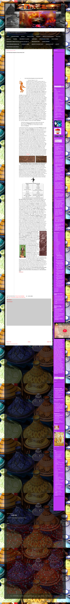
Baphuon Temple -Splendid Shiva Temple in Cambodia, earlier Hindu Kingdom (59, 309)
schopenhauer (47, 574)
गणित (17, 591)
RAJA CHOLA (18, 570)
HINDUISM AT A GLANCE (59, 100)
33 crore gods (45, 525)
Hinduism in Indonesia (28, 550)
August (57, 244)
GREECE (29, 545)
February (57, 252)
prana (25, 568)
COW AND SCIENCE (14, 540)
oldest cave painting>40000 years (46, 565)
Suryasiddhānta (57, 579)
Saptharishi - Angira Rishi (21, 574)
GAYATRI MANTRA (19, 544)
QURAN (61, 569)
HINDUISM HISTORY (36, 41)
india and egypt (17, 552)
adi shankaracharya (25, 526)
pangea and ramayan (24, 567)
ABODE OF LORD (9, 526)
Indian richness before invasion (42, 553)
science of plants (11, 575)
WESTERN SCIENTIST (18, 589)
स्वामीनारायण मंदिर (14, 593)
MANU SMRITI (22, 561)
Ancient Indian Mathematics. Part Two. (44, 529)
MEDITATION (14, 563)
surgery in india (33, 579)
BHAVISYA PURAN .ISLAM (17, 535)
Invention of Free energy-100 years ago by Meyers (59, 273)
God (44, 544)
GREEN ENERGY (33, 545)
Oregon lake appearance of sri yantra (43, 566)
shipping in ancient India (45, 575)
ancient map (27, 530)
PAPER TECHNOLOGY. (34, 567)
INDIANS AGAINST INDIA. (55, 553)
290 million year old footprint (38, 525)
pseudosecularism (9, 569)
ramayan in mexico (10, 571)
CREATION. (20, 540)
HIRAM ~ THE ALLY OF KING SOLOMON (59, 266)
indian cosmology (41, 552)
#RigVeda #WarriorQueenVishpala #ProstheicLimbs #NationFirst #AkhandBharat (21, 524)
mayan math (48, 562)
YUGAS (35, 590)
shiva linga (60, 575)
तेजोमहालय (27, 591)
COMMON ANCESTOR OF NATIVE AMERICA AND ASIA (23, 539)
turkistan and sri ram (48, 583)
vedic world (17, 588)
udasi (53, 583)
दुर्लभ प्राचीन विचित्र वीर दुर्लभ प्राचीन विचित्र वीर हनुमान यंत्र (59, 408)
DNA (41, 541)
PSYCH (13, 569)
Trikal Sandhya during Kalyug (59, 297)
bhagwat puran (21, 534)
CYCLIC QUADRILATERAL (31, 540)
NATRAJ (29, 564)
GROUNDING (38, 545)
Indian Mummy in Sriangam (27, 553)
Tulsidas (43, 583)
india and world (22, 552)
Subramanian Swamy (59, 578)
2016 (56, 240)
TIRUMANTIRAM (9, 583)
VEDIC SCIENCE (57, 105)
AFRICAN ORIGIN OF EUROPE (50, 526)
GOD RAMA (48, 544)
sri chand (40, 577)
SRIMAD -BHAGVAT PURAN (24, 578)
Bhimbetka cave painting (25, 535)
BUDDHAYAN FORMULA (40, 537)
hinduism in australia (53, 549)
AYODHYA (22, 533)
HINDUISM (60, 547)
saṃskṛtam (56, 97)
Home (8, 36)
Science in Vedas (30, 36)
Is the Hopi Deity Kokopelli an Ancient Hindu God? (17, 297)
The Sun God (44, 581)
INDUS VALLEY (45, 554)
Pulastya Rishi (16, 569)
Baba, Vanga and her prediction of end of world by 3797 (59, 191)
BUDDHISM (46, 537)
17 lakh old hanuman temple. (30, 525)
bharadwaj (31, 534)
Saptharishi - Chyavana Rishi (28, 574)
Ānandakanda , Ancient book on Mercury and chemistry (59, 405)
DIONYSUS (33, 541)
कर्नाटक (58, 590)
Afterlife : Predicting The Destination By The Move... (59, 278)
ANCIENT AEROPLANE (43, 527)
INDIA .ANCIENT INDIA (10, 552)
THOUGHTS (36, 582)
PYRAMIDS (34, 569)
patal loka (52, 567)
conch (43, 539)
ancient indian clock (51, 528)
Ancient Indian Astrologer (19, 528)
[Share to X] (30, 296)
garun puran (61, 543)
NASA (20, 564)
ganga (58, 543)
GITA (56, 465)
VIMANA (37, 588)
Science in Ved (57, 461)
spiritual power (32, 577)
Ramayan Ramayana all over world (18, 571)
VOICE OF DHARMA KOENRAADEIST (58, 456)
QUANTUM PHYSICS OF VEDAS (54, 569)
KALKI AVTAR (15, 556)
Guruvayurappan (58, 545)
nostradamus (34, 565)
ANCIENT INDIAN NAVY (52, 529)
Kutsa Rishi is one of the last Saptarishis (45, 558)
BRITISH (30, 537)
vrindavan (12, 589)
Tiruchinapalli (60, 582)
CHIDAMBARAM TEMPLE (20, 538)
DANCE (39, 540)
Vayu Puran (58, 36)
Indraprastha (40, 554)
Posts (56, 140)
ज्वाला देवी (22, 591)
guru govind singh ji (48, 545)
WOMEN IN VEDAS (14, 590)
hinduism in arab (47, 549)
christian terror (34, 538)
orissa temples (12, 567)
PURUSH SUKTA (21, 569)
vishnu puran (51, 588)
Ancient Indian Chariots (45, 528)
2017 (56, 239)
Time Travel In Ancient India (51, 582)
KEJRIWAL (15, 557)
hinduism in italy (35, 550)
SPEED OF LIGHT (22, 577)
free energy (11, 543)
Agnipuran (38, 36)
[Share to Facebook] (31, 296)
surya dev (37, 579)
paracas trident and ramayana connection (44, 567)
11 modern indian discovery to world (58, 524)
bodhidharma (17, 536)
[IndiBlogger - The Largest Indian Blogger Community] (58, 126)
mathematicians (47, 561)
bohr (27, 536)
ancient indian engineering (58, 528)
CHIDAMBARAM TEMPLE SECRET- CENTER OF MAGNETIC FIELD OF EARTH (59, 165)
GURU (44, 545)
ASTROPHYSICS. (26, 532)
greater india (24, 545)
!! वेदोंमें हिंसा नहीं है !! (9, 524)
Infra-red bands (55, 554)
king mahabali (31, 557)
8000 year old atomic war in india (56, 525)
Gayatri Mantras (25, 544)
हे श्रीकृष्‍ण (25, 593)
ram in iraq (40, 570)
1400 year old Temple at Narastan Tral (58, 312)
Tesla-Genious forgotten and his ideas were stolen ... (59, 268)
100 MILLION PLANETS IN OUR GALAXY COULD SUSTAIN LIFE (59, 157)
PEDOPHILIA (60, 567)
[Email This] (28, 296)
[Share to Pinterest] (32, 296)
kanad (41, 556)
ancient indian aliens (12, 528)
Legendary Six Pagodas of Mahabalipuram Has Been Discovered (59, 319)
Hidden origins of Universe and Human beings (60, 261)
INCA (59, 551)
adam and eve (19, 526)
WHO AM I (42, 589)
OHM (40, 565)
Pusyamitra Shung (26, 569)
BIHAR (55, 535)
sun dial (25, 579)
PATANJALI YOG (56, 567)
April (57, 249)
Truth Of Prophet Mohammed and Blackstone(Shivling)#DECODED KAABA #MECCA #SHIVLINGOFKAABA (59, 200)
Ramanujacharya (47, 570)
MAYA (19, 562)
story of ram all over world (47, 578)
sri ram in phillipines (13, 578)
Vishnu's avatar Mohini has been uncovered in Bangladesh (59, 316)
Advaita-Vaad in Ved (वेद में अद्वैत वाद (36, 526)
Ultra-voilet (61, 583)
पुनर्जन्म (37, 591)
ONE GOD (21, 566)
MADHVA (18, 560)
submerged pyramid (54, 578)
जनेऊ (19, 591)
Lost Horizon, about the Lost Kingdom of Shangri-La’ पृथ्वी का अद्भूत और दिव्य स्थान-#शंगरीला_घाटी (59, 224)
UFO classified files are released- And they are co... (59, 258)
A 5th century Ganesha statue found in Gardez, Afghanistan (59, 314)
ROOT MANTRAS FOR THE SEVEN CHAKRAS (59, 397)
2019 (56, 236)
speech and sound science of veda (14, 577)
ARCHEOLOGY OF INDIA (59, 481)
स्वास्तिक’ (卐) (18, 593)
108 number (51, 524)
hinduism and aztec (23, 549)
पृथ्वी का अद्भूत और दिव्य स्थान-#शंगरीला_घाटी (43, 591)
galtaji (52, 543)
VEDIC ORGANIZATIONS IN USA (13, 44)
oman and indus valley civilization (15, 566)
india (61, 551)
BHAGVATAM (10, 534)
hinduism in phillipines (47, 550)
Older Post (49, 341)
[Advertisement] (29, 333)
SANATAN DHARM (15, 36)
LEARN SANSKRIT (46, 41)
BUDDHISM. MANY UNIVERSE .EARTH (56, 537)
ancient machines (23, 530)
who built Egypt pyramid (47, 589)
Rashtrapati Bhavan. (54, 571)
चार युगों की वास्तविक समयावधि (59, 406)
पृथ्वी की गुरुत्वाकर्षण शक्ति (51, 591)
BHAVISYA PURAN (9, 535)
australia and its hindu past (10, 533)
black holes (8, 536)
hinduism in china (9, 550)
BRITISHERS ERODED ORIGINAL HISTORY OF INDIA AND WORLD (60, 263)
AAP (61, 525)
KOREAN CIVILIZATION (49, 557)
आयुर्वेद (56, 459)
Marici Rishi (35, 561)
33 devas (50, 525)
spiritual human (28, 577)
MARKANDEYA (40, 561)
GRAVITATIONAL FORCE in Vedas (15, 545)
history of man (25, 551)
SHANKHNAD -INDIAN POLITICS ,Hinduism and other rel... (18, 41)
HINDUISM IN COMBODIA (15, 550)
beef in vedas (54, 533)
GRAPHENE (8, 545)
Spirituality (36, 577)
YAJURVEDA (20, 590)
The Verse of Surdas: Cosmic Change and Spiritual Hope (59, 299)
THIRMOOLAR (16, 582)
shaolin (41, 575)
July (57, 245)
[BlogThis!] (29, 296)
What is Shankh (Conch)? (32, 589)
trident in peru (29, 583)
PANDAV (19, 567)
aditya (29, 526)
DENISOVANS (21, 541)
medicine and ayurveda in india (55, 562)
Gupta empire (57, 419)
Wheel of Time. (38, 589)
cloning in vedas (60, 538)
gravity (21, 545)
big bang (49, 535)
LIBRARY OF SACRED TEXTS (37, 44)
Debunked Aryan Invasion (51, 540)
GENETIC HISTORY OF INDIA (35, 544)
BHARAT (35, 534)
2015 (56, 288)
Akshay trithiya (57, 409)
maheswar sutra (49, 560)
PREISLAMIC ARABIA (55, 568)
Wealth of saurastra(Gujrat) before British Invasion (60, 285)
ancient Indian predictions (59, 529)
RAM (31, 570)
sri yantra (18, 578)
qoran (43, 569)
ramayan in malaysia (60, 570)
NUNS (38, 565)
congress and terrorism (48, 539)
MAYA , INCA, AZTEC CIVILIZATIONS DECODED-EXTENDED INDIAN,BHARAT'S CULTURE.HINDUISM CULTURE (59, 147)
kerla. (23, 557)
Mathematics (51, 561)
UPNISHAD (57, 584)
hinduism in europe (21, 550)
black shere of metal (13, 536)
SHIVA (56, 575)
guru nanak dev (53, 545)
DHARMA (56, 98)
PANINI (29, 567)
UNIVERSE (20, 584)
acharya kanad (14, 526)
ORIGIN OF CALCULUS (51, 566)
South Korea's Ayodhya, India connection (59, 283)
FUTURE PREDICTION (24, 543)
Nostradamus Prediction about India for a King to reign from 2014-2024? (59, 175)
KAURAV (12, 557)
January (57, 253)
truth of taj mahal (39, 583)
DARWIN (42, 540)
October (57, 241)
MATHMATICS (56, 561)
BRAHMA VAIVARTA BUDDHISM (38, 536)
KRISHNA (54, 557)
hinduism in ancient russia (39, 549)
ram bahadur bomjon (35, 570)
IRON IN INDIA (59, 554)
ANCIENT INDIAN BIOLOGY (28, 528)
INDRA (37, 554)
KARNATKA (53, 556)
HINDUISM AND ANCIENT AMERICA (14, 549)
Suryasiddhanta (53, 579)
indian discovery (52, 552)
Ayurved (56, 460)
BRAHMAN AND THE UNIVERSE (51, 536)
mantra (19, 561)
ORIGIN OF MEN (58, 566)
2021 (56, 234)
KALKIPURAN (20, 556)
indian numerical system (35, 553)
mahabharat (31, 560)
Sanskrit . (39, 573)
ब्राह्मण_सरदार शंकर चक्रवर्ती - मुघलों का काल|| (59, 422)
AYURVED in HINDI (25, 44)
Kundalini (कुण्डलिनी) (26, 558)
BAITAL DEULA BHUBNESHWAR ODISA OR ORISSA (59, 255)
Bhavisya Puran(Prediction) (48, 36)
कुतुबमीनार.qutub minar (12, 591)
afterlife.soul (58, 526)
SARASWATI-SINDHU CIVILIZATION (38, 574)
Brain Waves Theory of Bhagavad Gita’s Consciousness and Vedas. (15, 537)
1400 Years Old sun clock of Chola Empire (21, 525)
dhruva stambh (26, 541)
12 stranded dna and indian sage (11, 525)
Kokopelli (27, 154)
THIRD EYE (11, 582)
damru (36, 540)
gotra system (60, 544)
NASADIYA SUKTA (24, 564)
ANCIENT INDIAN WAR (17, 530)
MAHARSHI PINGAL (43, 560)
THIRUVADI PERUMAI (26, 582)
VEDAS (22, 586)
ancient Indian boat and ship (37, 528)
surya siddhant (42, 579)
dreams (51, 541)
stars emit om (32, 578)
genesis (29, 544)
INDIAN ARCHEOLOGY (58, 458)
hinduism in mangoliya (40, 550)
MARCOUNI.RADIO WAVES (29, 561)
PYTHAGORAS (39, 569)
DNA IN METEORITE (46, 541)
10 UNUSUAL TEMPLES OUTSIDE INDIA (44, 524)
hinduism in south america (55, 550)
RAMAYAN (54, 570)
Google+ (55, 381)
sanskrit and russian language (46, 573)
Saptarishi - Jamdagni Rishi (54, 573)
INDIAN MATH (21, 553)
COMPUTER (33, 539)
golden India (56, 544)
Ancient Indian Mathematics (25, 529)
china (26, 538)
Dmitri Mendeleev (38, 541)
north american (29, 565)
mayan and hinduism (24, 562)
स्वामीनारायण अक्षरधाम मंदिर (9, 593)
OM (57, 565)
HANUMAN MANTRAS (58, 394)
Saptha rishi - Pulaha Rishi (14, 574)
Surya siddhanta (47, 579)
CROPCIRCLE (25, 540)
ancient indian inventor (10, 529)
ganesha (55, 543)
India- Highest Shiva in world (27, 552)
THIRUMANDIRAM (21, 582)
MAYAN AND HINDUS (31, 562)
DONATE (57, 44)
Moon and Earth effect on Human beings (59, 411)
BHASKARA (40, 534)
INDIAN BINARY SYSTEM (35, 552)
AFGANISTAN (43, 526)
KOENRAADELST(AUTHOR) (59, 102)
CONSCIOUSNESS (55, 539)
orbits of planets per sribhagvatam (32, 566)
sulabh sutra (18, 579)
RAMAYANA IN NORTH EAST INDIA (29, 571)
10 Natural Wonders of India (35, 524)
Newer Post (8, 341)
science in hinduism (52, 574)
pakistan (16, 567)
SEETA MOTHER (27, 575)
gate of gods (9, 544)
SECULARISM (22, 575)
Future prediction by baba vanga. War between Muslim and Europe (38, 543)
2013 (56, 291)
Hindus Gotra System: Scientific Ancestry (59, 276)
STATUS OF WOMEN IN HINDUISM (39, 578)
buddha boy (33, 537)
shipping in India (52, 575)
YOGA (26, 590)
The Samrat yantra (26, 581)
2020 (56, 235)
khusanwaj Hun (27, 557)
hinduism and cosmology (30, 549)
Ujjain (58, 583)
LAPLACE (58, 558)
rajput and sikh (23, 570)
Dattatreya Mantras (58, 395)
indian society (48, 553)
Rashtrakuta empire (58, 420)
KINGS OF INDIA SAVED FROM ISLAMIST (39, 557)
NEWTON (14, 565)
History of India (20, 551)
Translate (61, 379)
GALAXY (50, 543)
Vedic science (53, 587)
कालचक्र (8, 591)
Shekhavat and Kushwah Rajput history (58, 418)
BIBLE (46, 535)
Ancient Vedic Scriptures (58, 464)
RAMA (43, 570)
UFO (55, 583)
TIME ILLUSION (43, 582)
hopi (9, 297)
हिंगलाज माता (22, 593)
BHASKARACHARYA (49, 534)
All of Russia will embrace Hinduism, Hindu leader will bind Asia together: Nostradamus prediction (59, 183)
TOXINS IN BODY (14, 583)
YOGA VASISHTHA (30, 590)
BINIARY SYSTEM (59, 535)
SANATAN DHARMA (16, 573)
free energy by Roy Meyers (17, 543)
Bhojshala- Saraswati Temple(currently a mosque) (34, 535)
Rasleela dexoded (60, 571)
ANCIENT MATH (53, 530)
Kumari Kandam (12, 558)
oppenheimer (25, 566)
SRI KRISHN (44, 577)
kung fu (30, 558)
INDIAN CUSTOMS (46, 552)
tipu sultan (57, 582)
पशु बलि (35, 591)
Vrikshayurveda (8, 589)
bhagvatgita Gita (15, 534)
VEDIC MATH (57, 101)
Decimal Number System (59, 540)
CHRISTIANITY (39, 538)
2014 (56, 290)
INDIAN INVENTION (57, 552)
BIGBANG (52, 535)
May (57, 248)
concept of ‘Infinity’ (39, 539)
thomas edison (32, 582)
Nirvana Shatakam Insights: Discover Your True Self (59, 296)
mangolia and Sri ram (14, 561)
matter (17, 562)
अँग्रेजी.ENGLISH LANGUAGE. (50, 590)
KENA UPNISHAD (20, 557)
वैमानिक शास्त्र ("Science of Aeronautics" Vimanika (38, 592)
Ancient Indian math (17, 529)
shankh (38, 575)
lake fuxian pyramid (53, 558)
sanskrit (36, 573)
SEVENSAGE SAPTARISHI (33, 575)
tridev (32, 583)
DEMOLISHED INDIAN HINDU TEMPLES (13, 541)
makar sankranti (54, 560)
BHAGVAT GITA (60, 533)
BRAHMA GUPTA (31, 536)
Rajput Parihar (27, 570)
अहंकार (55, 590)
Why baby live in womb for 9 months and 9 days (59, 217)
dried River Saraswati (55, 541)
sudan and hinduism (9, 579)
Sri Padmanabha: (49, 577)
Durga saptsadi (60, 541)
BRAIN (61, 536)
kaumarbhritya (8, 557)
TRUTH (35, 583)
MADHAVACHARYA (12, 560)
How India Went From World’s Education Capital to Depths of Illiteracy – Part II (59, 390)
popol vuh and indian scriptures (11, 568)
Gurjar (41, 545)
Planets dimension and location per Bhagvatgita (58, 210)
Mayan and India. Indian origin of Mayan (41, 562)
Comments (57, 141)
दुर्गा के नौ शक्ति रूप (31, 591)
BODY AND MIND (22, 536)
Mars (43, 561)
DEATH (46, 540)
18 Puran (23, 36)
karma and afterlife (47, 556)
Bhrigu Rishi (42, 535)
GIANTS (41, 544)
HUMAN (36, 551)
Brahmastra (58, 536)
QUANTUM (46, 569)
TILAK (39, 582)
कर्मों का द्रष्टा (61, 590)
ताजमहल (24, 591)
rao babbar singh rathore (48, 571)
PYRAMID (30, 569)
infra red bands (50, 554)
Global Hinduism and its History (13, 46)
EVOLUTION (19, 542)
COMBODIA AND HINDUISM (11, 539)
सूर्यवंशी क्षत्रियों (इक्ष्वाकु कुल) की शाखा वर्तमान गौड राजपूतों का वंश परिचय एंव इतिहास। (59, 416)
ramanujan (51, 570)
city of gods (45, 538)
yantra (23, 590)
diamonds (30, 541)
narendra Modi (10, 564)
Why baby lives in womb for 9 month (55, 589)
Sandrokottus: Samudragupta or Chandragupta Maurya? (27, 573)
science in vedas (57, 574)
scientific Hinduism (17, 575)
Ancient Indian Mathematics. (34, 529)
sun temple (28, 579)
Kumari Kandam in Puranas (19, 558)
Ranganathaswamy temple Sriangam (39, 571)
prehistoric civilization (48, 568)
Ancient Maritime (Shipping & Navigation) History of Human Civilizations (40, 530)
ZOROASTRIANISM (42, 590)
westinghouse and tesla (25, 589)
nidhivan (18, 565)
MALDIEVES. (9, 561)
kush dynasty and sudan (35, 558)
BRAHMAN (44, 536)
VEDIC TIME (12, 588)
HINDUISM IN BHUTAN (59, 549)
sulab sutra (14, 579)
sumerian (22, 579)
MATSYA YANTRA (12, 562)
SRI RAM (53, 577)
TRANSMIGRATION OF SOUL (21, 583)
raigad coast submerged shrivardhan (11, 570)
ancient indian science (10, 530)
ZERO (38, 590)
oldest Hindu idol (54, 565)
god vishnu (52, 544)
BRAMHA (26, 537)
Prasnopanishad (29, 568)
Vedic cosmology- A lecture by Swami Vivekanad (60, 281)
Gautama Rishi (13, 544)
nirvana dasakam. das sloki (23, 565)
